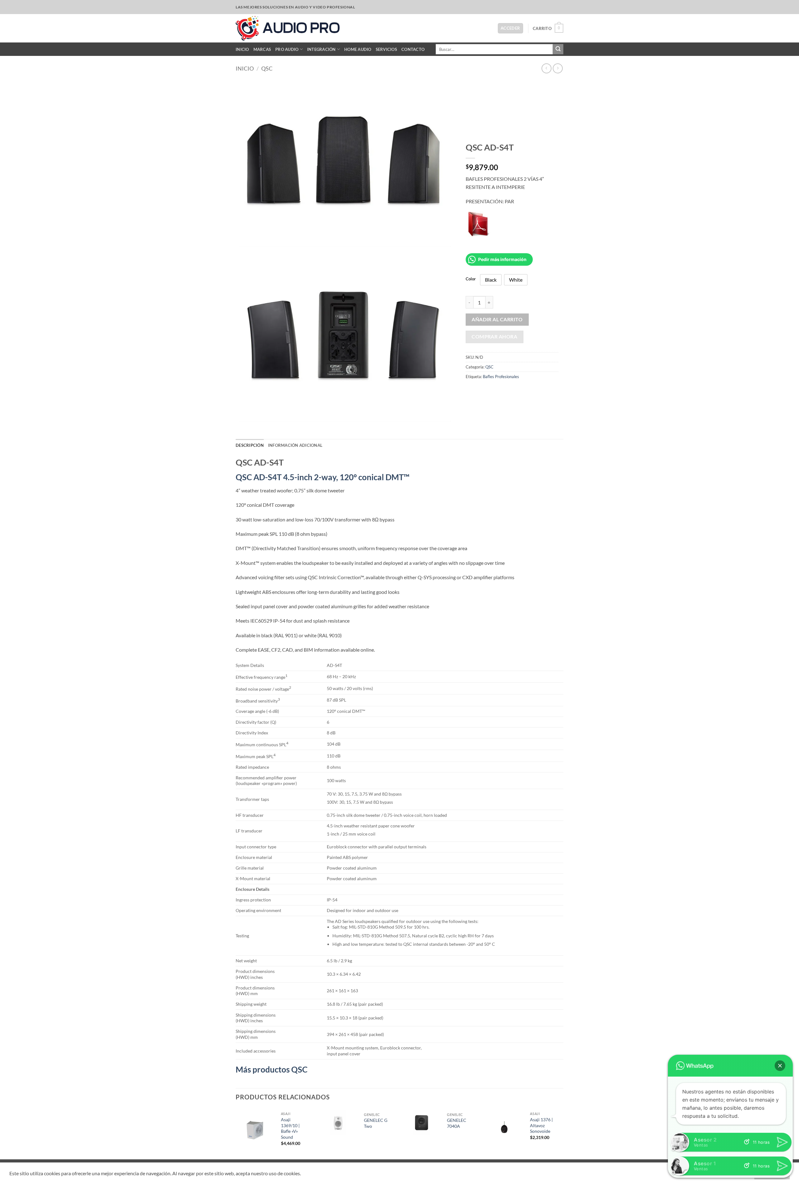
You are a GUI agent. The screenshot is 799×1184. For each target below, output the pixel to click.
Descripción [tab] (250, 445)
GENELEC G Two (375, 1123)
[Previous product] (557, 68)
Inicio (242, 49)
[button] (510, 28)
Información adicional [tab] (295, 445)
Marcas (262, 49)
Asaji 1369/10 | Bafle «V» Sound (290, 1128)
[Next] (561, 1133)
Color (471, 279)
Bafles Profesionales (501, 376)
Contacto (412, 49)
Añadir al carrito (497, 319)
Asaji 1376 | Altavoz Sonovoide (541, 1125)
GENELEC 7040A (456, 1123)
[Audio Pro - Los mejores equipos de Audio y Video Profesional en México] (288, 28)
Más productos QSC (272, 1069)
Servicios (386, 49)
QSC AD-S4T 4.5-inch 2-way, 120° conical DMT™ (322, 477)
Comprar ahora (494, 336)
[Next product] (546, 68)
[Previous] (236, 1133)
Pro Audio (286, 49)
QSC (266, 68)
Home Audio (357, 49)
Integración (321, 49)
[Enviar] (558, 49)
